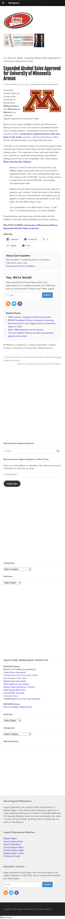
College (43, 84)
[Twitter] (14, 304)
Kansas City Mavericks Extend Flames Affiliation (39, 364)
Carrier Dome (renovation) (14, 672)
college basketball (37, 345)
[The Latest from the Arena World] (18, 28)
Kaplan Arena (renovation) (14, 681)
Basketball (35, 84)
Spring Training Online (13, 841)
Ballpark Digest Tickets (13, 853)
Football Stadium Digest (13, 850)
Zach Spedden (11, 84)
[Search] (58, 451)
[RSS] (8, 304)
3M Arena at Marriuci (16, 345)
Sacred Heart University (13, 693)
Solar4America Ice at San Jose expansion (21, 699)
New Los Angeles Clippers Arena (17, 707)
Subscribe (12, 484)
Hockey (55, 84)
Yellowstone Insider (11, 856)
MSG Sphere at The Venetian (16, 684)
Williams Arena (45, 348)
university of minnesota (24, 348)
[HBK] (23, 46)
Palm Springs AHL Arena (14, 690)
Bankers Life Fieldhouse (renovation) (19, 669)
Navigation (14, 3)
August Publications (12, 844)
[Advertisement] (32, 404)
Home (20, 58)
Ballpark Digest (10, 838)
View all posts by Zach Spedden (21, 266)
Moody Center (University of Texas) (18, 687)
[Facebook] (20, 304)
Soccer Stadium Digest (13, 847)
